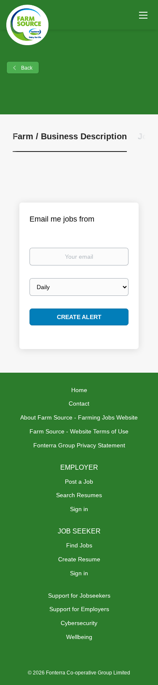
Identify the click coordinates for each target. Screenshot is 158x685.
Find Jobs (79, 545)
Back (26, 68)
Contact (79, 403)
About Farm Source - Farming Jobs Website (79, 417)
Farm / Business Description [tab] (70, 136)
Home (79, 390)
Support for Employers (79, 609)
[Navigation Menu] (143, 14)
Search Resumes (79, 495)
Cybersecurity (79, 623)
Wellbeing (79, 637)
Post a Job (79, 481)
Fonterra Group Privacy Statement (79, 445)
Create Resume (79, 559)
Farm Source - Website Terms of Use (79, 431)
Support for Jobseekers (79, 595)
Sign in (79, 509)
